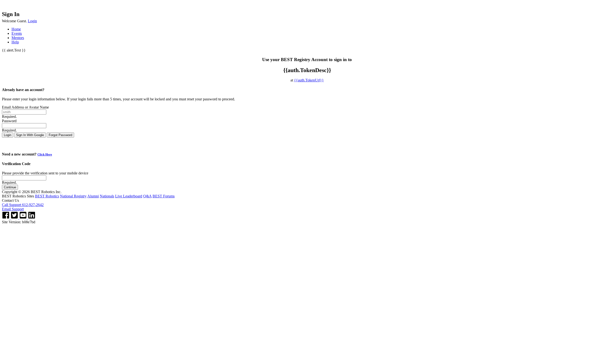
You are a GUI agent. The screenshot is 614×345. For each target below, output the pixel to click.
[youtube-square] (23, 218)
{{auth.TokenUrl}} (309, 80)
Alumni (93, 196)
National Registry (73, 196)
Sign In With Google (30, 135)
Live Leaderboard (128, 196)
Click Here (44, 154)
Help (15, 42)
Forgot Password (60, 135)
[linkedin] (31, 218)
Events (17, 33)
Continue (10, 187)
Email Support (13, 209)
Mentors (18, 38)
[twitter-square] (15, 218)
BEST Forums (164, 196)
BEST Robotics (47, 196)
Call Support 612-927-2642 (23, 205)
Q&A (147, 196)
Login (32, 21)
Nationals (107, 196)
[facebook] (6, 218)
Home (16, 29)
